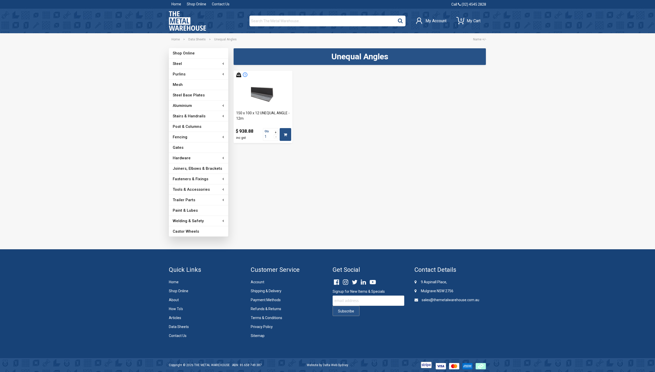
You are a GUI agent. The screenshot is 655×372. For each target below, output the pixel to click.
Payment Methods (266, 300)
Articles (175, 318)
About (174, 300)
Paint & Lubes (185, 210)
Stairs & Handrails (189, 116)
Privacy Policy (262, 327)
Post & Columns (187, 126)
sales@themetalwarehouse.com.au (450, 300)
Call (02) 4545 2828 (468, 4)
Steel (177, 63)
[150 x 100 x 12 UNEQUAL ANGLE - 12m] (263, 95)
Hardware (182, 158)
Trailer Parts (184, 200)
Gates (178, 147)
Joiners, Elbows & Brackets (197, 168)
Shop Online (196, 4)
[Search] (400, 20)
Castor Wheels (186, 231)
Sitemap (258, 336)
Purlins (179, 74)
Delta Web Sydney (335, 365)
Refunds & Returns (266, 309)
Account (257, 282)
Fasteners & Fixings (190, 179)
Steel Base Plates (189, 95)
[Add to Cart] (285, 134)
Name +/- (479, 39)
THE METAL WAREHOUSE (212, 365)
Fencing (180, 137)
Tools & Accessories (191, 189)
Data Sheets (197, 39)
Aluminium (182, 105)
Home (176, 4)
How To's (176, 309)
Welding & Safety (188, 221)
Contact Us (221, 4)
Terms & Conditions (266, 318)
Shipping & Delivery (266, 291)
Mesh (178, 84)
